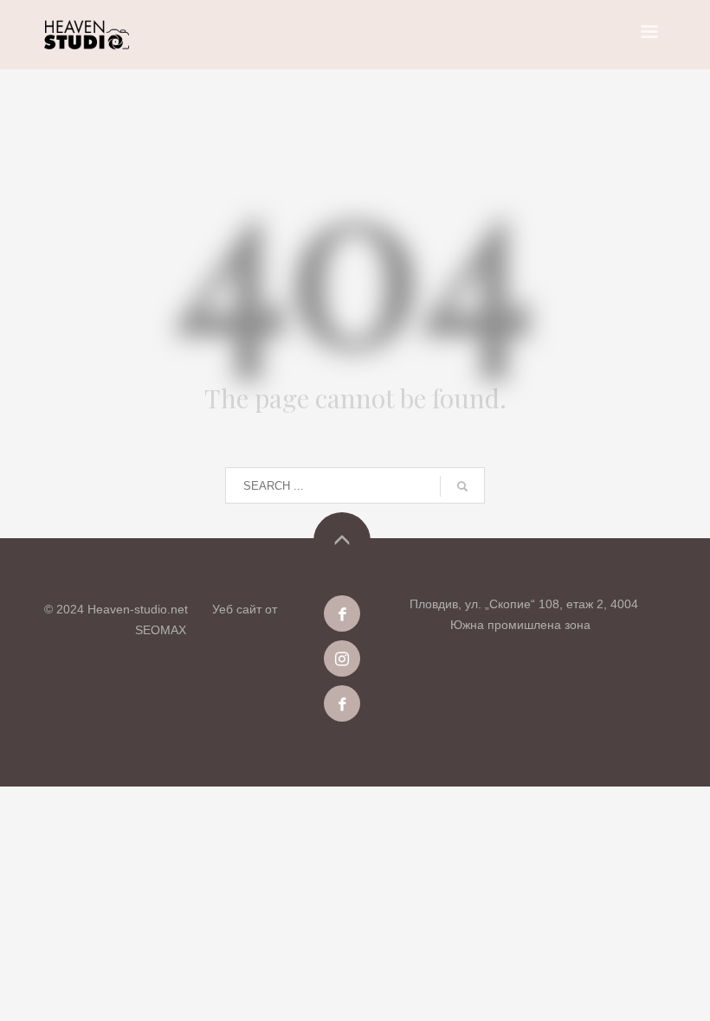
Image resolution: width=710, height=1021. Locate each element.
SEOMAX (160, 630)
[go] (462, 486)
